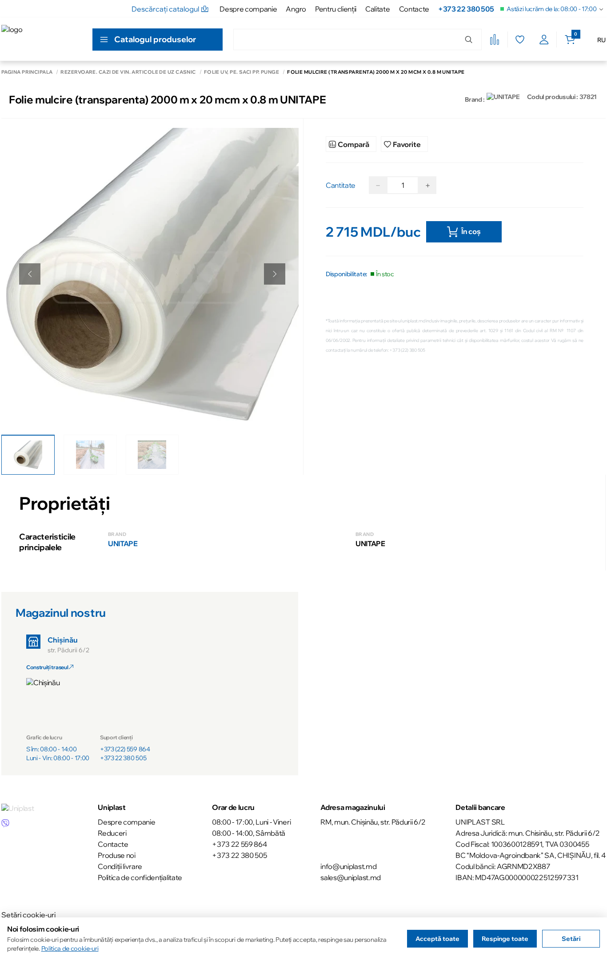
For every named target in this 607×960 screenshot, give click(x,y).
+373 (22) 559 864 (125, 749)
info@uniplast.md (348, 866)
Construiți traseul (47, 667)
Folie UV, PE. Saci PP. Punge (241, 72)
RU (601, 40)
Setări (571, 939)
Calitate (377, 8)
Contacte (414, 8)
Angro (296, 8)
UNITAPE (123, 543)
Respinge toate (505, 939)
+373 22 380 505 (466, 8)
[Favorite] (519, 40)
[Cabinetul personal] (544, 40)
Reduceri (112, 833)
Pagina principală (26, 72)
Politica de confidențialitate (140, 877)
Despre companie (248, 8)
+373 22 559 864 (239, 844)
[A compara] (494, 40)
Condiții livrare (120, 866)
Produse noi (116, 855)
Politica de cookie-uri (70, 948)
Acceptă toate (437, 939)
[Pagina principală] (41, 39)
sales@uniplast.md (350, 877)
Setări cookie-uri (28, 914)
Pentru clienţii (335, 8)
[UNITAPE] (503, 99)
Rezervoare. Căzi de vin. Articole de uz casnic (128, 72)
